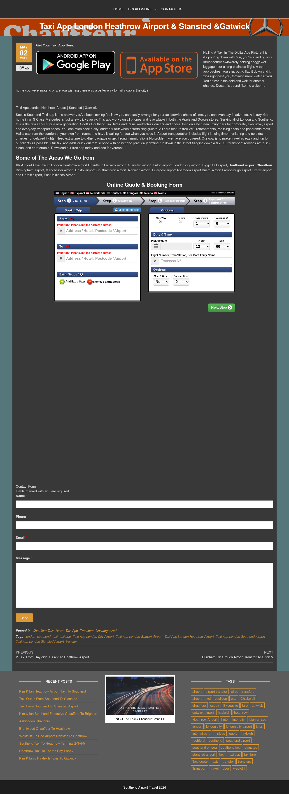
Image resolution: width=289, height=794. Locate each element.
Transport (87, 630)
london (30, 636)
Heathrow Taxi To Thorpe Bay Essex (46, 750)
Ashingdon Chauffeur (34, 720)
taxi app (65, 636)
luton (259, 726)
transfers (244, 761)
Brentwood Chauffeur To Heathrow (44, 728)
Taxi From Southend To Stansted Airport (48, 706)
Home (118, 9)
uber (226, 768)
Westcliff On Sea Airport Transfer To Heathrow (53, 735)
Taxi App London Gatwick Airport (139, 636)
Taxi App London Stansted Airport (40, 641)
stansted (251, 747)
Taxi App (71, 630)
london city (214, 726)
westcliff (239, 768)
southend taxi (230, 747)
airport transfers (242, 691)
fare (245, 705)
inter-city (238, 719)
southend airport (238, 740)
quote (233, 733)
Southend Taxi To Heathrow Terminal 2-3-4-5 (52, 743)
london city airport (239, 726)
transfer (71, 641)
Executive (230, 705)
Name (21, 495)
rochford (198, 740)
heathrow (241, 712)
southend (44, 636)
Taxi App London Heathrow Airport (189, 636)
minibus (219, 733)
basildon (221, 698)
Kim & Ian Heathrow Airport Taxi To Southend (52, 691)
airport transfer (216, 691)
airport (197, 691)
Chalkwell (247, 698)
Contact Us (171, 9)
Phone (22, 516)
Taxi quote (199, 761)
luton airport (201, 733)
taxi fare (250, 754)
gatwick (257, 705)
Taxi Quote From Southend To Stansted (48, 698)
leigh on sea (257, 719)
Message (24, 558)
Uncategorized (106, 630)
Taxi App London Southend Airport (240, 636)
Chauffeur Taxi (43, 630)
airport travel (201, 698)
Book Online (140, 9)
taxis (215, 761)
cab (233, 698)
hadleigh (224, 712)
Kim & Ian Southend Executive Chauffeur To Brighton (58, 713)
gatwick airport (203, 712)
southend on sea (204, 747)
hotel (224, 719)
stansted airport (203, 754)
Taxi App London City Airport (93, 636)
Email (21, 537)
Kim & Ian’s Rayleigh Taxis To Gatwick (47, 758)
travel (214, 768)
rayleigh (247, 733)
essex (214, 705)
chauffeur (199, 705)
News (59, 630)
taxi (55, 636)
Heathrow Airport (204, 719)
